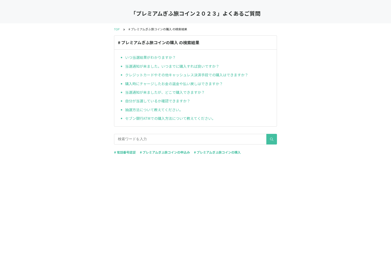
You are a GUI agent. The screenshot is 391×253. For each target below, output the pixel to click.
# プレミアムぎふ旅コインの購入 (217, 152)
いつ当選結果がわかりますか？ (150, 57)
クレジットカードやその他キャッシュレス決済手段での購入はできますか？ (186, 74)
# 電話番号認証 (125, 152)
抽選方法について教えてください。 (154, 109)
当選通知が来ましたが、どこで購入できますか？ (165, 92)
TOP (117, 29)
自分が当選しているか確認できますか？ (157, 101)
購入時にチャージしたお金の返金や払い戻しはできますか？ (174, 83)
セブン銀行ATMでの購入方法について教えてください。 (170, 118)
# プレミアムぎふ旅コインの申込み (165, 152)
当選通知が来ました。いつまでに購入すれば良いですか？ (172, 66)
